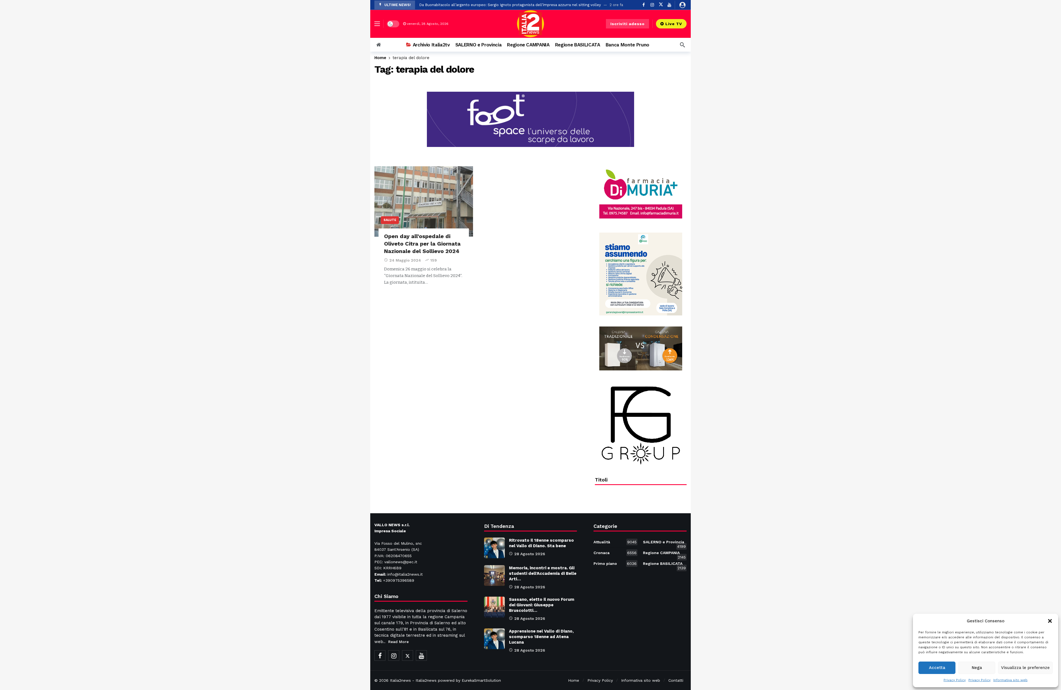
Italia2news (400, 680)
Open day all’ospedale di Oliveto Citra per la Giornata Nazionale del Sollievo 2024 (422, 243)
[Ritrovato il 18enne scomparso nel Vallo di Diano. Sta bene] (494, 548)
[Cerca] (682, 45)
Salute (390, 220)
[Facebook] (643, 4)
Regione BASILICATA (664, 564)
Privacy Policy (955, 680)
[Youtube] (669, 4)
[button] (1050, 621)
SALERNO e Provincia (664, 543)
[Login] (682, 5)
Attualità (614, 542)
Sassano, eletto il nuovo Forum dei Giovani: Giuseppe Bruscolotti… (541, 605)
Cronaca (614, 553)
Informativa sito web (1010, 680)
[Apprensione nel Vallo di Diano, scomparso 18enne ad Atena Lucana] (494, 638)
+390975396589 (398, 580)
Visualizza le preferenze (1025, 667)
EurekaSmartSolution (481, 680)
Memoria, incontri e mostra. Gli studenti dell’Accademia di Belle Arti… (542, 573)
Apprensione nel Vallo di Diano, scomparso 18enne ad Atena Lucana (541, 637)
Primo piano (614, 563)
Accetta (937, 667)
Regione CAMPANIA (664, 554)
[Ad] (640, 194)
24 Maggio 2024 (405, 260)
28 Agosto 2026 (529, 554)
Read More (398, 641)
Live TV (673, 24)
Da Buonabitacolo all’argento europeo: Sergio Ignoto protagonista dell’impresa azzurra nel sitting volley (510, 5)
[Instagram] (652, 4)
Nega (977, 667)
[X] (660, 4)
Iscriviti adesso (627, 24)
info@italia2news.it (405, 574)
